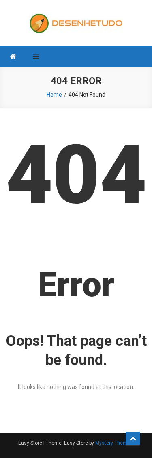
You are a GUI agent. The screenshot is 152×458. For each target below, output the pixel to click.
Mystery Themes (114, 443)
